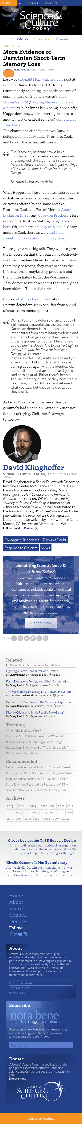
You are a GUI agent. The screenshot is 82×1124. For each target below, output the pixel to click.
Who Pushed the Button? (22, 753)
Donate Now (41, 622)
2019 (70, 806)
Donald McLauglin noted (40, 79)
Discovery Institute (42, 1118)
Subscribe (50, 3)
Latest (65, 38)
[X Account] (36, 528)
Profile (28, 528)
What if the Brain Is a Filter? (23, 730)
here (54, 220)
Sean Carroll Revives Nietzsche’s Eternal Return (36, 790)
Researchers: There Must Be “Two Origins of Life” (37, 747)
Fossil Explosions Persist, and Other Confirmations (38, 681)
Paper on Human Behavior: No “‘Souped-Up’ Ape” (37, 779)
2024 (21, 806)
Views (45, 548)
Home (16, 895)
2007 (38, 818)
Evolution (13, 46)
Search (17, 908)
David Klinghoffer (18, 69)
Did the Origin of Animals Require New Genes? (35, 712)
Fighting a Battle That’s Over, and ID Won (32, 671)
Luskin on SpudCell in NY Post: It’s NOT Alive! (34, 736)
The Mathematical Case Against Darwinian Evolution (39, 692)
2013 (52, 812)
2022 (44, 806)
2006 (47, 818)
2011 (69, 812)
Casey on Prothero (53, 215)
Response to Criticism (21, 548)
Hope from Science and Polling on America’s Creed (38, 767)
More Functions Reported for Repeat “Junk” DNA (37, 784)
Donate (35, 3)
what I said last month (33, 299)
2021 (52, 806)
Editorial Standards (20, 983)
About (23, 3)
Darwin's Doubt (54, 540)
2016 (27, 812)
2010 (10, 818)
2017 (19, 812)
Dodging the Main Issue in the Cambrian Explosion (38, 702)
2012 (61, 812)
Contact (18, 914)
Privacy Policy (17, 992)
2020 (61, 806)
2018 (10, 812)
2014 (44, 812)
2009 (19, 818)
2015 (36, 812)
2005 (56, 818)
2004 (65, 818)
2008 (28, 818)
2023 (33, 806)
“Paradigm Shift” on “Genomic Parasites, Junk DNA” (39, 773)
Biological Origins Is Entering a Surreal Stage (34, 742)
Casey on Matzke (51, 226)
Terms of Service (19, 988)
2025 (10, 806)
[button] (8, 73)
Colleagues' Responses (22, 540)
